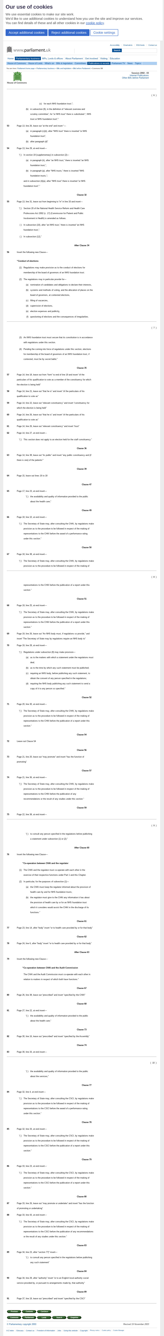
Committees (80, 63)
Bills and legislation (64, 68)
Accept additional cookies (27, 32)
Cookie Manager (118, 1330)
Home (11, 58)
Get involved (91, 58)
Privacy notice (94, 1330)
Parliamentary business (28, 58)
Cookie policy (106, 1330)
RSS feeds (140, 45)
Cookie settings (104, 32)
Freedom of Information (46, 1331)
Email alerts (127, 45)
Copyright (84, 1331)
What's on (49, 63)
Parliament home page (26, 68)
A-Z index (10, 1331)
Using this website (71, 1331)
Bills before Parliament (81, 68)
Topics (138, 63)
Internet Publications (139, 75)
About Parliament (74, 58)
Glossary (20, 1331)
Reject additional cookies (68, 32)
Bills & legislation (64, 63)
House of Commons (17, 63)
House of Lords (35, 63)
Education (115, 58)
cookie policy (95, 23)
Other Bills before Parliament (135, 78)
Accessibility (115, 45)
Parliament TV (118, 63)
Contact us (152, 45)
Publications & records (98, 63)
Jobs (59, 1331)
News (130, 63)
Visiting (103, 58)
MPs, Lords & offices (52, 58)
